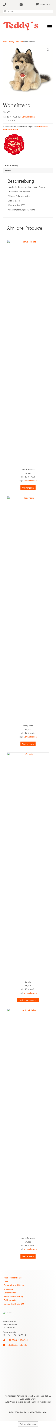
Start (5, 41)
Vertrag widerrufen (28, 1423)
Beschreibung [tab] (11, 165)
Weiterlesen (28, 487)
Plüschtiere (42, 126)
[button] (48, 50)
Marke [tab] (8, 170)
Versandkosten (28, 117)
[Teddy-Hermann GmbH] (14, 144)
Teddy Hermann (16, 41)
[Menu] (49, 26)
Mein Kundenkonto (13, 1277)
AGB (6, 1281)
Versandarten (10, 1292)
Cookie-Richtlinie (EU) (14, 1304)
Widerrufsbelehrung (13, 1296)
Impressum (9, 1289)
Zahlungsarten (10, 1300)
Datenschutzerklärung (14, 1285)
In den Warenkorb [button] (28, 1000)
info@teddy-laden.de (17, 1345)
